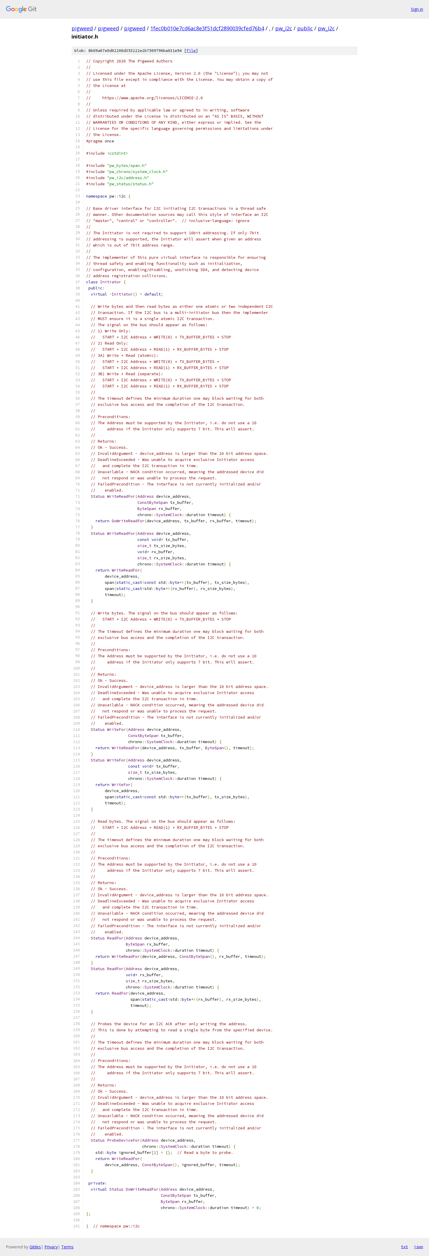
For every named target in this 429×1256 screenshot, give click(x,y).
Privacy (51, 1247)
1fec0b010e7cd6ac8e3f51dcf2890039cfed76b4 (207, 28)
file (191, 50)
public (305, 28)
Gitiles (35, 1247)
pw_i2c (283, 28)
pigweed (82, 28)
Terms (67, 1247)
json (418, 1246)
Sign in (417, 9)
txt (404, 1246)
